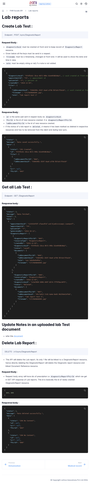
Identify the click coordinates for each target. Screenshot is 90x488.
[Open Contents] (86, 11)
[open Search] (76, 3)
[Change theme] (81, 3)
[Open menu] (4, 3)
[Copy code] (85, 71)
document (18, 336)
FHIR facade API (16, 11)
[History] (86, 3)
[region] (45, 88)
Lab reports (33, 11)
